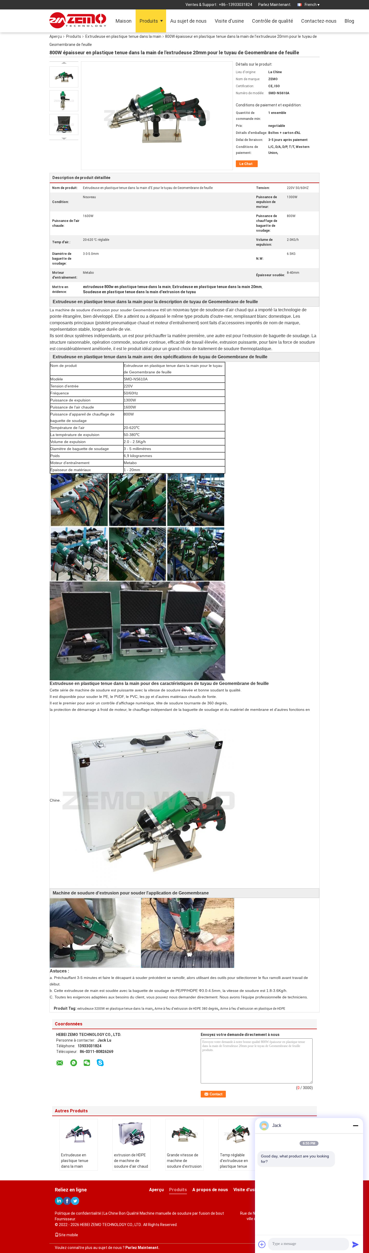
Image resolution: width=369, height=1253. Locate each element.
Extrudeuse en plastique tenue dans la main (123, 36)
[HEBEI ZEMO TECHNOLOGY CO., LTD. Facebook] (67, 1201)
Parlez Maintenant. (274, 4)
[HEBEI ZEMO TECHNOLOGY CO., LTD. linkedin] (59, 1201)
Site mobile (68, 1235)
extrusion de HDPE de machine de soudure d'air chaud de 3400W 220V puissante (131, 1166)
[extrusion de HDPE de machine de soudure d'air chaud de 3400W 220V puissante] (131, 1133)
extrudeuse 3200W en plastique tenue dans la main (115, 1009)
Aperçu (55, 36)
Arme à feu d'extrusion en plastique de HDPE (252, 1009)
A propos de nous (210, 1189)
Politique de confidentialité (78, 1213)
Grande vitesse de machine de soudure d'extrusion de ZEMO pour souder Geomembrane (184, 1169)
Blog (349, 21)
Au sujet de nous (188, 21)
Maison (124, 21)
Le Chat (246, 164)
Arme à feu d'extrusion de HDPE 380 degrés (186, 1009)
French (311, 4)
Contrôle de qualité (272, 21)
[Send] (355, 1244)
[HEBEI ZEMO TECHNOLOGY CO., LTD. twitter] (75, 1201)
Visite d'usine (229, 21)
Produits (149, 21)
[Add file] (262, 1244)
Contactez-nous (319, 21)
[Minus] (355, 1125)
